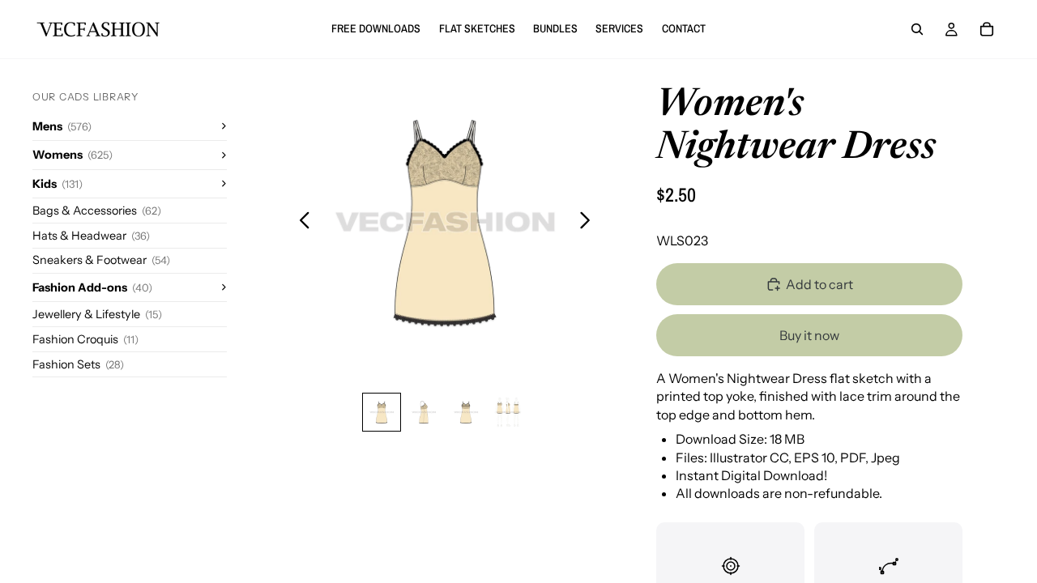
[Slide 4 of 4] (508, 412)
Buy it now (809, 335)
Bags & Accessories (96, 210)
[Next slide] (589, 222)
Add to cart (819, 284)
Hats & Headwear (91, 235)
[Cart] (987, 29)
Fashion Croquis (85, 339)
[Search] (917, 29)
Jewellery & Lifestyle (97, 314)
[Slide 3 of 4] (466, 412)
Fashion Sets (78, 364)
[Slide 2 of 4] (424, 412)
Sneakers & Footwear (101, 260)
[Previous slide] (300, 222)
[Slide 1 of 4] (381, 412)
